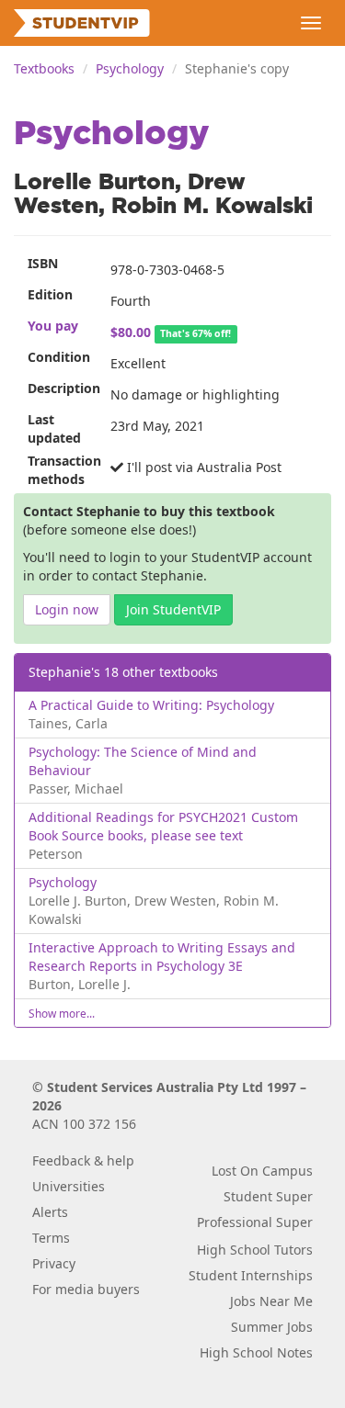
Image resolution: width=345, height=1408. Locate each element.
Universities (68, 1186)
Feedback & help (83, 1160)
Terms (51, 1237)
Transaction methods (62, 470)
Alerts (50, 1212)
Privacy (53, 1263)
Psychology (130, 68)
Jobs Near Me (271, 1301)
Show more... (62, 1013)
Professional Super (255, 1222)
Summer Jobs (272, 1326)
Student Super (268, 1196)
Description (62, 388)
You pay (53, 325)
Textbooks (44, 68)
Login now (66, 609)
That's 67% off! (195, 333)
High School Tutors (255, 1249)
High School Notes (256, 1352)
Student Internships (251, 1275)
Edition (50, 294)
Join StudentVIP (173, 609)
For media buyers (86, 1289)
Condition (59, 357)
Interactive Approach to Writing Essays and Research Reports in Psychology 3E (162, 956)
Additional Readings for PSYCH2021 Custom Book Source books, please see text (163, 826)
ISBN (43, 263)
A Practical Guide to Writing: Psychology (151, 705)
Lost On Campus (262, 1170)
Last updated (54, 428)
